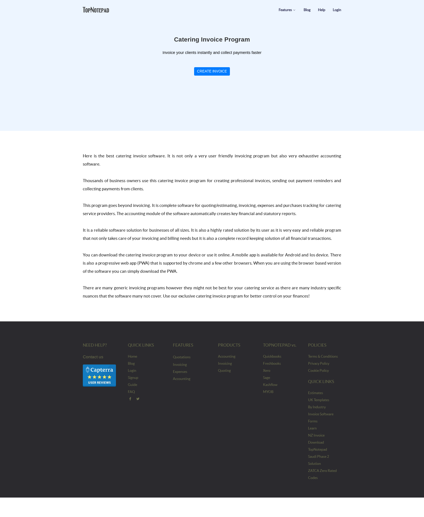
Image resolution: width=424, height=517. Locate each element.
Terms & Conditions (323, 356)
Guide (132, 385)
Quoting (224, 370)
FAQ (131, 392)
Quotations (182, 357)
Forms (313, 421)
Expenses (180, 372)
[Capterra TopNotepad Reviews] (99, 375)
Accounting (181, 379)
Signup (133, 378)
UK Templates (318, 400)
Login (132, 370)
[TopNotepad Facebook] (130, 399)
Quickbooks (272, 356)
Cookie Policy (318, 370)
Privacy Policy (318, 363)
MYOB (268, 392)
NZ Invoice (316, 435)
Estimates (315, 393)
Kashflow (270, 385)
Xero (266, 370)
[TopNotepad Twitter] (138, 399)
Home (132, 356)
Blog (131, 363)
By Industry (317, 407)
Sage (266, 378)
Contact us (93, 357)
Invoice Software (320, 414)
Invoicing (180, 364)
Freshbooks (272, 363)
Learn (312, 428)
